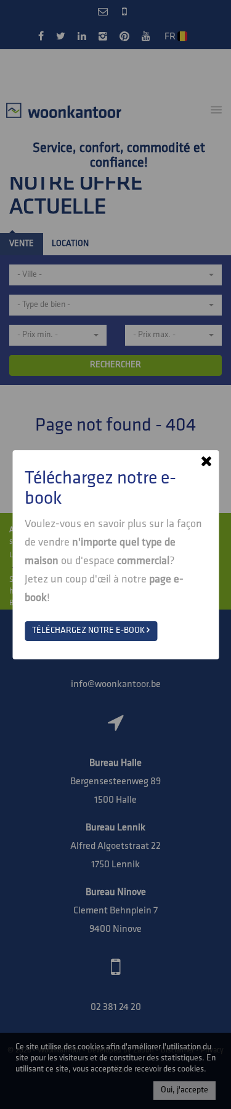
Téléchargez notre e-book (89, 630)
